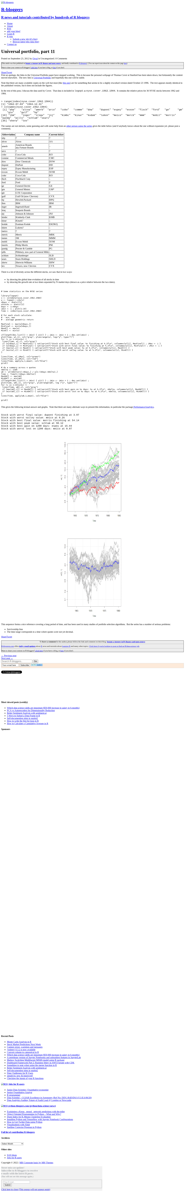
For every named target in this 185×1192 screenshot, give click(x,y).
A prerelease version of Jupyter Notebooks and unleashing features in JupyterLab (44, 1057)
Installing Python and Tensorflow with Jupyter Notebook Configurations (40, 1119)
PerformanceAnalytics (143, 407)
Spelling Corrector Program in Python (24, 1127)
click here (34, 68)
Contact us (12, 44)
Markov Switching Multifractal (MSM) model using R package (35, 1060)
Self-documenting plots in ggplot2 (22, 718)
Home (10, 23)
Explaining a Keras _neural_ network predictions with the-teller (36, 1111)
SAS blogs (12, 1155)
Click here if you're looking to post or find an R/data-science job (114, 646)
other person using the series (79, 126)
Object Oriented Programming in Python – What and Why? (34, 1114)
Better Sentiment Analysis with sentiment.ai (27, 713)
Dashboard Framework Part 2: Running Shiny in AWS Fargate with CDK (40, 1062)
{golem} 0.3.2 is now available (21, 1049)
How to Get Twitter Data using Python (24, 1122)
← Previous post (8, 655)
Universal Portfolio (42, 77)
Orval (35, 58)
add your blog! (13, 31)
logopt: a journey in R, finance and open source (43, 63)
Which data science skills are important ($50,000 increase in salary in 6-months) (43, 708)
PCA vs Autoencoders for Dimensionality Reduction (31, 710)
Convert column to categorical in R (23, 1052)
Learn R (10, 34)
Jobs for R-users (16, 1084)
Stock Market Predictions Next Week (24, 1044)
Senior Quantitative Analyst (19, 1092)
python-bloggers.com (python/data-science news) (32, 1106)
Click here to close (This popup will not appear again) (25, 1189)
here (125, 63)
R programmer (13, 1095)
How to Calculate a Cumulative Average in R (27, 723)
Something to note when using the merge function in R (32, 1065)
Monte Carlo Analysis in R (19, 1042)
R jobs (10, 36)
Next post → (7, 658)
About (10, 26)
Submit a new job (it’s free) (25, 39)
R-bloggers (83, 63)
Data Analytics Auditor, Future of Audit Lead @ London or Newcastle (39, 1100)
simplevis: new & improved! (20, 1075)
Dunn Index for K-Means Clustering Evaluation (29, 1117)
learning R (66, 646)
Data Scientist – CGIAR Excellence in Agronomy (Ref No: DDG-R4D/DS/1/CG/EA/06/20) (49, 1097)
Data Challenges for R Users (20, 1073)
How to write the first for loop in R (23, 721)
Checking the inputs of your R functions (25, 1078)
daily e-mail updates (27, 646)
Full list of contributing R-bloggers (18, 1132)
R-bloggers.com (7, 646)
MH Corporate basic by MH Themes (36, 1162)
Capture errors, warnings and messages (24, 1047)
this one (66, 83)
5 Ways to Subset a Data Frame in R (23, 715)
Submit (8, 1185)
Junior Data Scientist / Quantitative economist (27, 1090)
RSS (9, 28)
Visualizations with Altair (18, 1124)
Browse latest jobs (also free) (26, 41)
